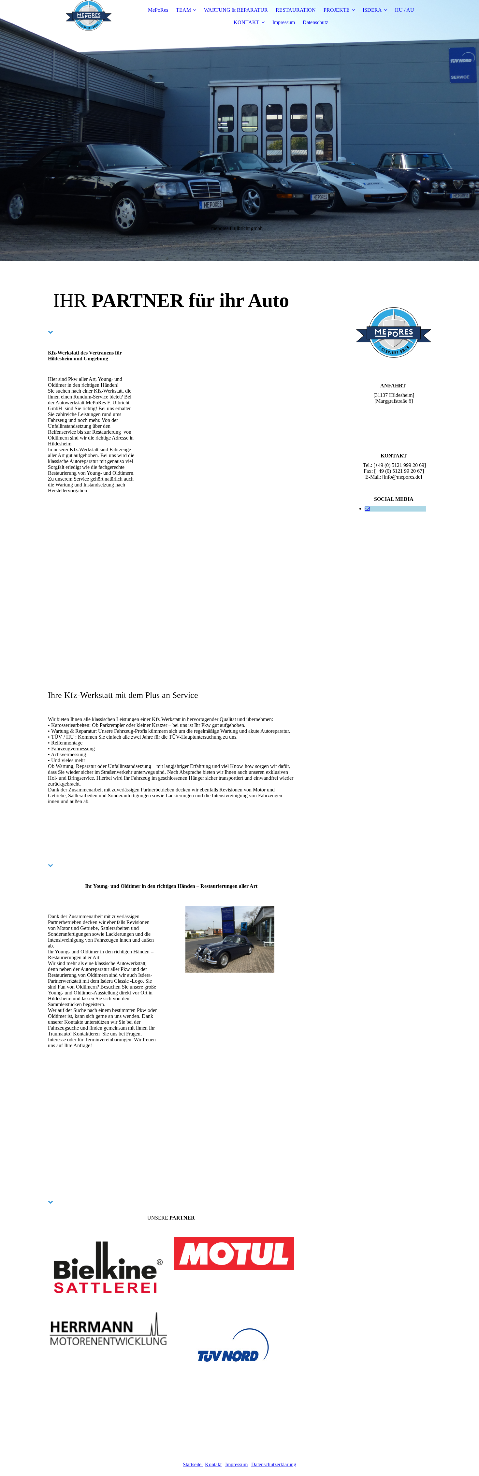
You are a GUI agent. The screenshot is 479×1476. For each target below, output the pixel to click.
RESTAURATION (296, 10)
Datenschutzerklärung (273, 1464)
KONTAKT (246, 22)
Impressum (283, 22)
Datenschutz (315, 22)
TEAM (183, 10)
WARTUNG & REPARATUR (236, 10)
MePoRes (158, 10)
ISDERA (372, 10)
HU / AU (404, 10)
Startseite (193, 1464)
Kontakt (213, 1464)
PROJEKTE (337, 10)
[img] (88, 16)
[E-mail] (367, 508)
